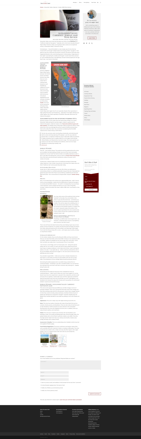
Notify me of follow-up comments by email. (52, 387)
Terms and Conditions (80, 433)
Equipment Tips (88, 96)
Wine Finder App (75, 414)
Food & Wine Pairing (89, 98)
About (41, 411)
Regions (61, 39)
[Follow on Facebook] (89, 43)
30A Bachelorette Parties (45, 416)
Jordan (42, 102)
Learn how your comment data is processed (71, 399)
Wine (80, 2)
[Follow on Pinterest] (87, 43)
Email (67, 433)
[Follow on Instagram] (84, 43)
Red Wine (55, 39)
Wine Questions (59, 412)
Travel (72, 41)
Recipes (75, 2)
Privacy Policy (72, 433)
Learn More (92, 38)
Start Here (93, 2)
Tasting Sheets (75, 416)
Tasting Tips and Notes (70, 39)
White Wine (87, 115)
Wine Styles (87, 119)
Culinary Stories (88, 93)
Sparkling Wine (88, 109)
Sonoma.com (44, 145)
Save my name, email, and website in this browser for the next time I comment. (61, 382)
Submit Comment (95, 393)
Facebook (53, 433)
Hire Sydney (86, 2)
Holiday (86, 100)
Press (41, 412)
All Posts (86, 91)
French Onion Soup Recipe (72, 155)
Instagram (63, 433)
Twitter (58, 433)
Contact (41, 414)
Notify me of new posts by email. (49, 390)
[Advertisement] (91, 64)
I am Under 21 (89, 186)
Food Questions (59, 411)
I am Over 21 (89, 184)
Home (41, 7)
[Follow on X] (92, 43)
